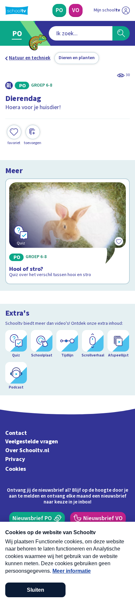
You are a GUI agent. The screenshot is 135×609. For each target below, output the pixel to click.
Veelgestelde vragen (31, 441)
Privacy (15, 459)
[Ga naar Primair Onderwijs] (18, 33)
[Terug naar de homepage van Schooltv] (16, 10)
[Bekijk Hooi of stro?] (67, 231)
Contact (16, 433)
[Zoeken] (121, 33)
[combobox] (80, 33)
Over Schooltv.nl (27, 450)
